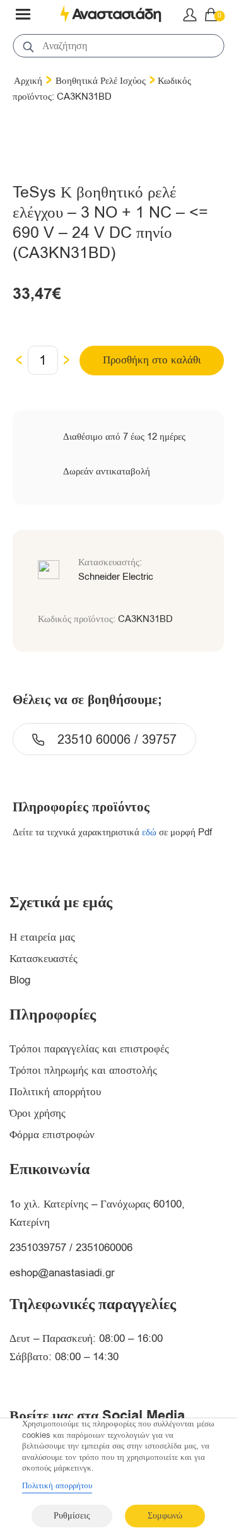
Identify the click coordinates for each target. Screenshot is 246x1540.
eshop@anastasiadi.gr (62, 1273)
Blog (19, 980)
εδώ (149, 832)
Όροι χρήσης (37, 1113)
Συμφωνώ (165, 1516)
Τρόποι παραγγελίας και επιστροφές (89, 1049)
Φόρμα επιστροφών (52, 1134)
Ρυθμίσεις (72, 1516)
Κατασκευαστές (43, 958)
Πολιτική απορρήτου (55, 1091)
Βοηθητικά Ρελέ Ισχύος (101, 80)
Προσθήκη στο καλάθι (152, 360)
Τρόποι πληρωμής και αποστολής (83, 1070)
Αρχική (28, 80)
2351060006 (104, 1247)
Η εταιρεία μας (42, 937)
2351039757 (37, 1247)
